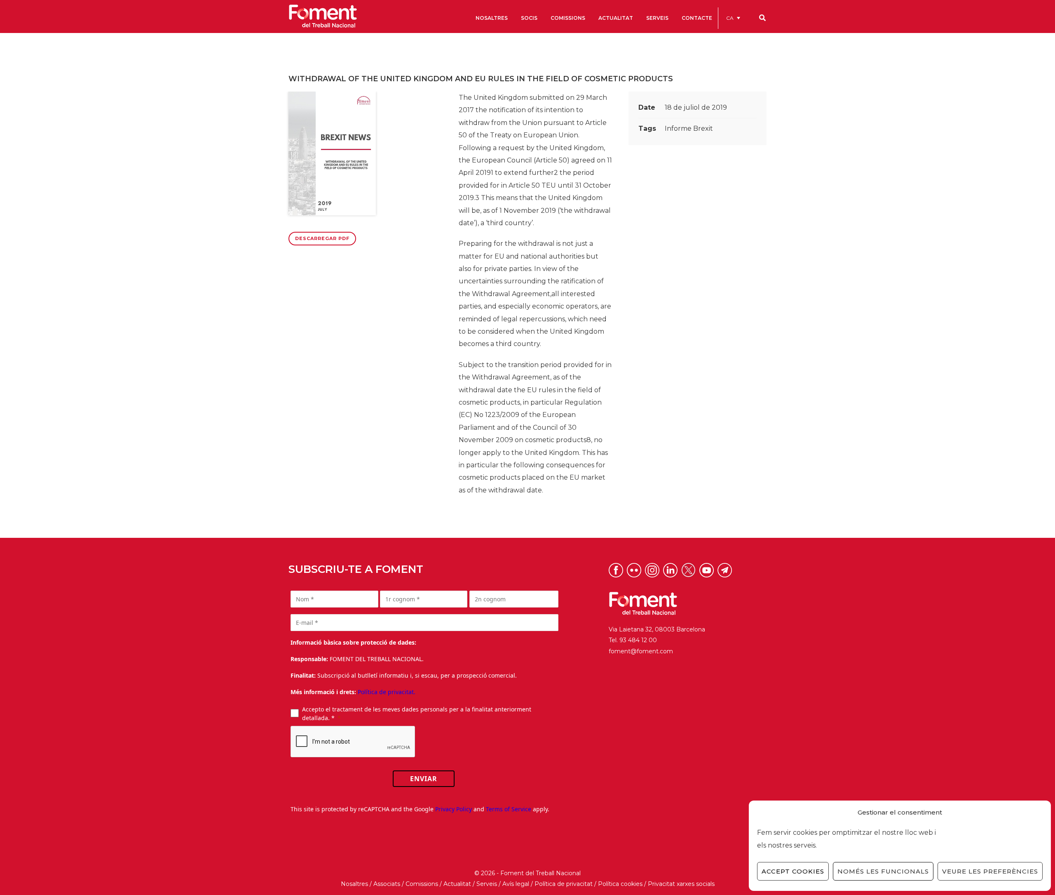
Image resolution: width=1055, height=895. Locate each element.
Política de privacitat (564, 884)
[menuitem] (733, 18)
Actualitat (457, 884)
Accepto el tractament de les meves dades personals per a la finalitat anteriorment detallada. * (416, 713)
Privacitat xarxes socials (681, 884)
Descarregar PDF (322, 238)
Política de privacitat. (386, 692)
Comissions (422, 884)
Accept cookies (793, 871)
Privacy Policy (453, 809)
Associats (386, 884)
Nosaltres (354, 884)
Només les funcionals (883, 871)
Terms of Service (508, 809)
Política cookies (620, 884)
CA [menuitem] (730, 18)
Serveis (486, 884)
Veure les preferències (990, 871)
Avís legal (515, 884)
